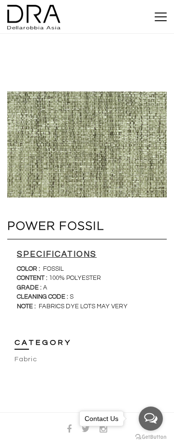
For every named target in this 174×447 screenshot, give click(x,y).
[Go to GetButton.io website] (150, 437)
